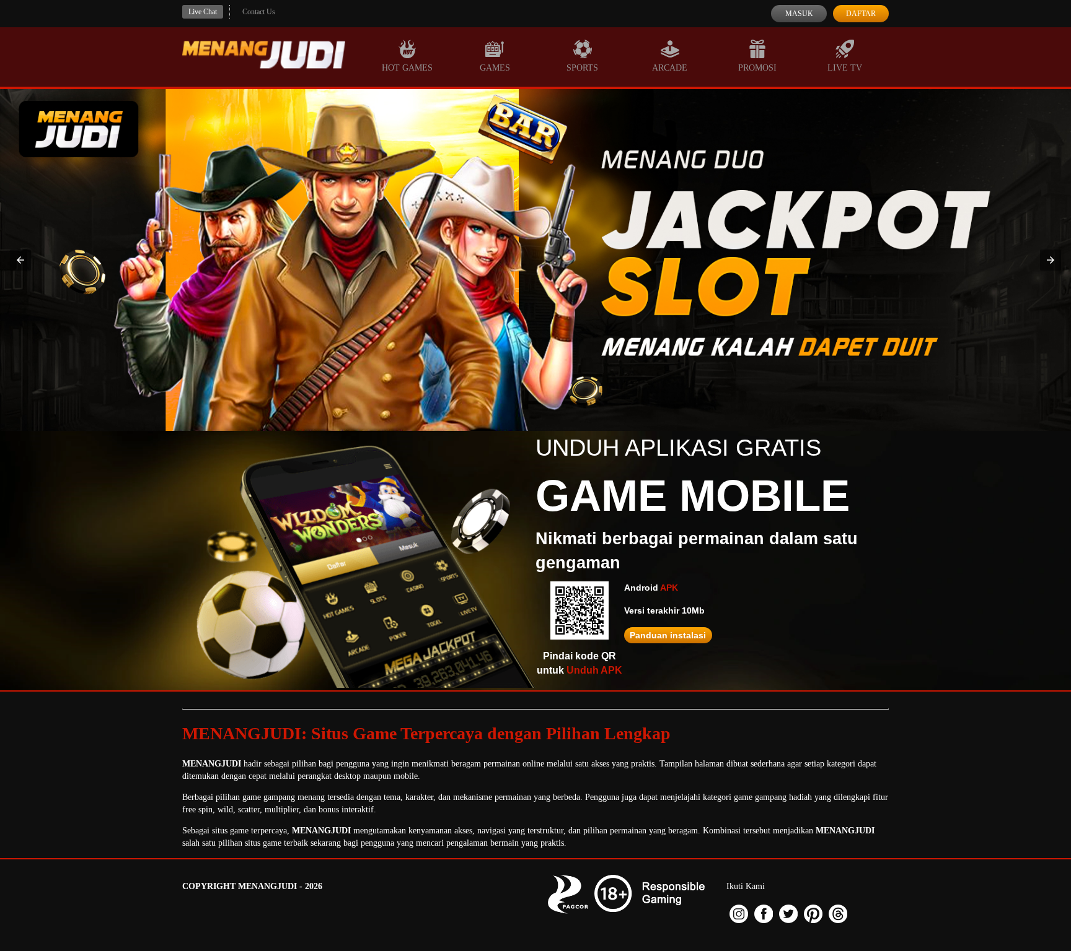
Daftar (861, 13)
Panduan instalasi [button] (668, 635)
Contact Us (258, 11)
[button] (20, 260)
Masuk (799, 13)
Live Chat (202, 11)
